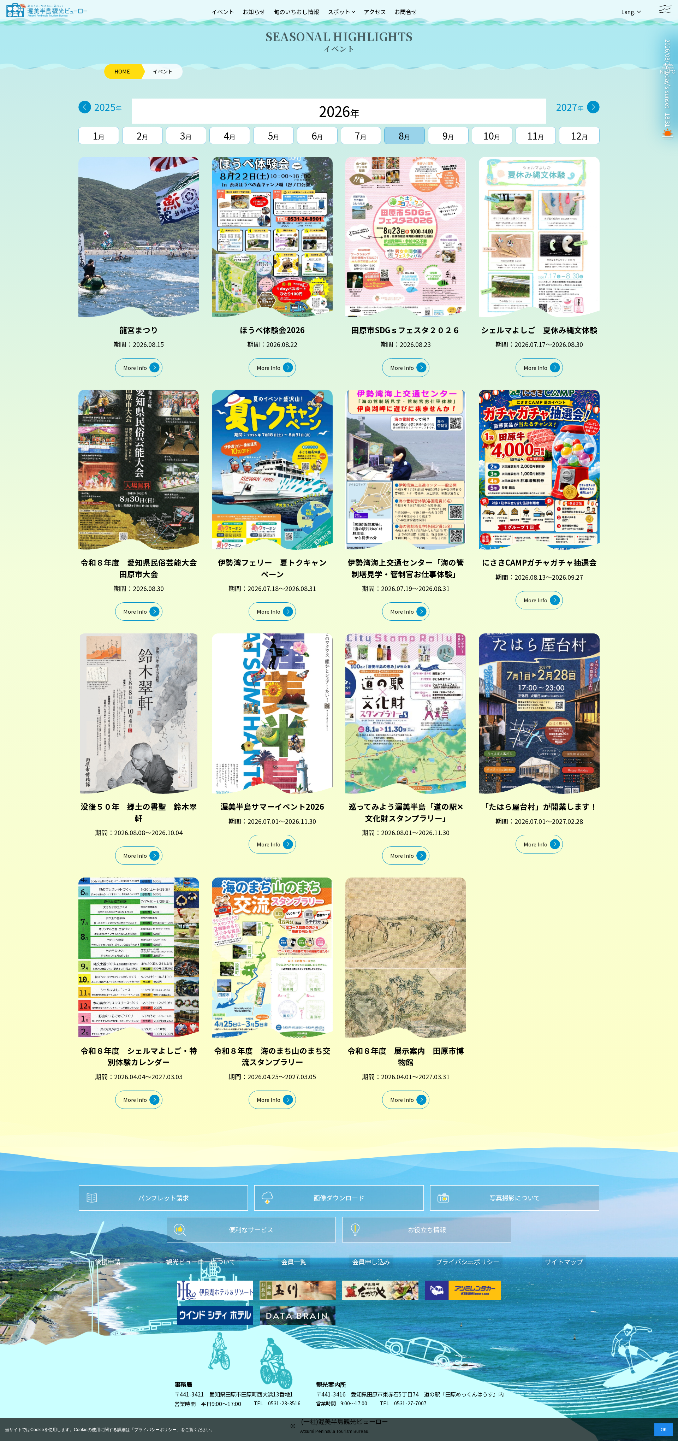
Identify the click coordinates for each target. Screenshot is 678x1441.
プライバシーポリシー (155, 1429)
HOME (122, 71)
